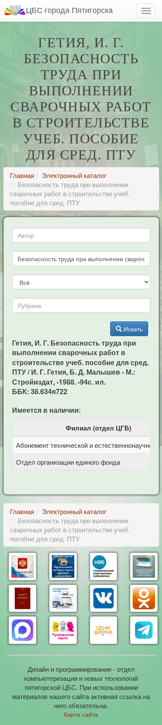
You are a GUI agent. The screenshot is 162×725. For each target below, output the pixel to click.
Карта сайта (81, 714)
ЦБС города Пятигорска (69, 9)
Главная (22, 175)
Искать (132, 328)
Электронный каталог (74, 175)
